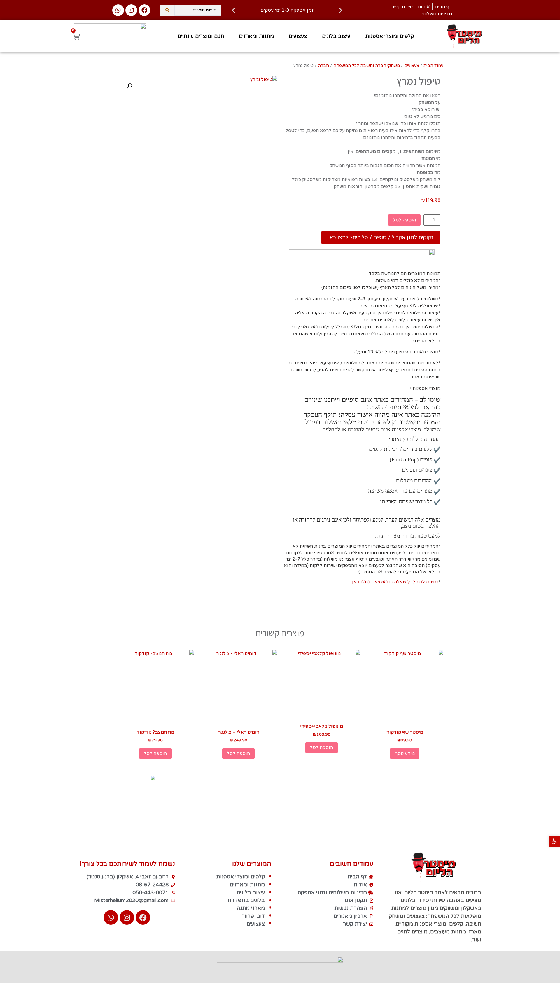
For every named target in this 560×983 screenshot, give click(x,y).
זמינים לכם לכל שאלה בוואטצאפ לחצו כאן (395, 582)
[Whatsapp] (118, 10)
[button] (554, 841)
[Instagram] (131, 10)
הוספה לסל (404, 220)
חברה (323, 65)
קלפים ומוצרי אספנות (389, 36)
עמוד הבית (433, 65)
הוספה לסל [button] (321, 748)
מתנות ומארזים (256, 36)
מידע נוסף (405, 753)
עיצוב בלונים (336, 36)
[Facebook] (144, 10)
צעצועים (298, 36)
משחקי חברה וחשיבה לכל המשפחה (366, 65)
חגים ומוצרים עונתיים (201, 36)
